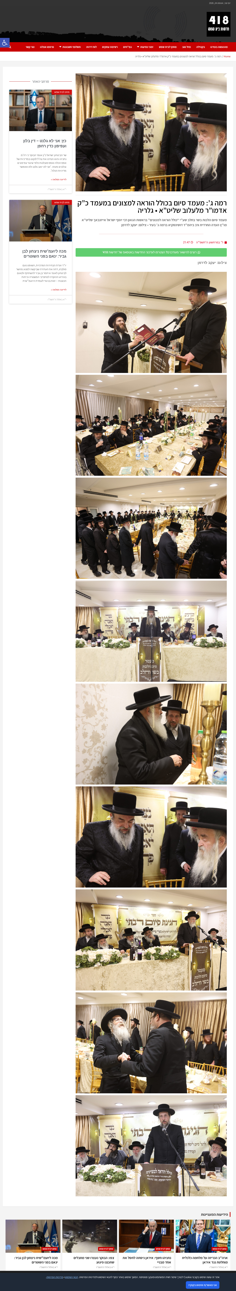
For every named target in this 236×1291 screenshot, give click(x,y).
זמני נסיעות (146, 47)
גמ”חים (127, 47)
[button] (5, 43)
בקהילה (200, 47)
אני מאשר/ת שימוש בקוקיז (202, 1285)
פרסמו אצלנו (47, 47)
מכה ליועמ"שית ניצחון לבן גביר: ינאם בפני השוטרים (36, 1260)
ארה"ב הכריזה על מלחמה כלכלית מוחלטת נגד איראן (205, 1260)
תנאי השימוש (71, 1277)
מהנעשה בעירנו (219, 47)
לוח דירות (91, 47)
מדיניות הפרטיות (54, 1277)
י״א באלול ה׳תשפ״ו (219, 1267)
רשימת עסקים (110, 47)
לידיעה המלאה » (58, 179)
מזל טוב (186, 47)
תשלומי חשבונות (72, 47)
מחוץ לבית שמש (168, 47)
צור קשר (30, 47)
